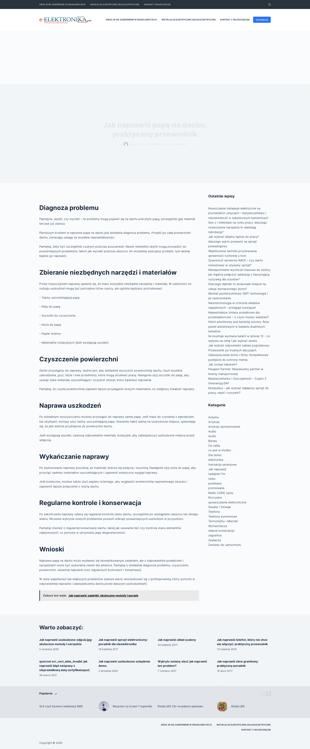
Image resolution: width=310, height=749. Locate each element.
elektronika (215, 459)
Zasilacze (214, 540)
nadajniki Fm (216, 474)
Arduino (213, 417)
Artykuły (214, 422)
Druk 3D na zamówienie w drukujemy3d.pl (62, 4)
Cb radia (214, 445)
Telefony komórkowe (222, 516)
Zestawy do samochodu (224, 545)
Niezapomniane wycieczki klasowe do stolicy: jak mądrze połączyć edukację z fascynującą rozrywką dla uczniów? (239, 274)
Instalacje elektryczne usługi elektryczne (114, 4)
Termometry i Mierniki (223, 521)
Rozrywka (215, 497)
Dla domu (214, 455)
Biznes (212, 441)
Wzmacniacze (217, 526)
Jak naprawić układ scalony (177, 640)
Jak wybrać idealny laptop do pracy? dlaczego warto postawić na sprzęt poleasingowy (233, 241)
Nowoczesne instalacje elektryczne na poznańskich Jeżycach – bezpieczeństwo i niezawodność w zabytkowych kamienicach (238, 213)
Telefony (214, 511)
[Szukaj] (269, 4)
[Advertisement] (155, 57)
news (211, 478)
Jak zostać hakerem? (222, 364)
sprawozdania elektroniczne (227, 502)
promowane (216, 488)
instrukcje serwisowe (222, 464)
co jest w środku (219, 450)
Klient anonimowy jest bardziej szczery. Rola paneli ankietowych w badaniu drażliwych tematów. (238, 326)
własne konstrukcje (221, 530)
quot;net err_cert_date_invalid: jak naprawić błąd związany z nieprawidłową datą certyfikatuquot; (64, 666)
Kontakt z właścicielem (157, 4)
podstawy (215, 483)
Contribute (262, 19)
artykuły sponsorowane (224, 426)
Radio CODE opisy (220, 493)
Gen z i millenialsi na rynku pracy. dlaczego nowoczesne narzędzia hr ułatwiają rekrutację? (237, 227)
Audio (212, 431)
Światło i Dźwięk (219, 507)
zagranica (215, 535)
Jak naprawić (178, 144)
